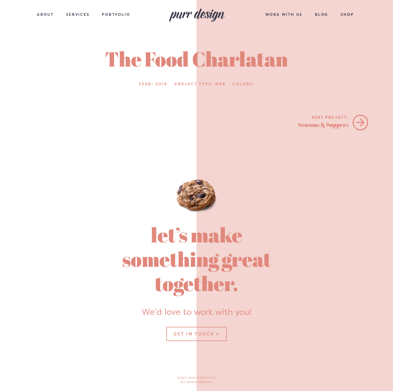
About (45, 14)
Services (77, 14)
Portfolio (116, 14)
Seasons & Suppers (323, 122)
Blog (321, 14)
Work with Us (284, 14)
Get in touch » (197, 334)
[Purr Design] (196, 15)
